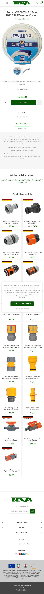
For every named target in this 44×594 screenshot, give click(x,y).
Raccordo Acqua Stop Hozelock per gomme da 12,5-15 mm (11, 347)
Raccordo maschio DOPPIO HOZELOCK (32, 409)
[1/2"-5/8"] (11, 239)
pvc (2, 180)
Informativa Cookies (22, 309)
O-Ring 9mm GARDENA (33, 314)
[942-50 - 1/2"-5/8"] (11, 457)
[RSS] (28, 543)
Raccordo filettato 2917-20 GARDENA (33, 253)
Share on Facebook (20, 117)
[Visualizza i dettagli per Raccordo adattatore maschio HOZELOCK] (33, 364)
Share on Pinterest (24, 117)
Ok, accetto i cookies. (22, 304)
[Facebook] (15, 543)
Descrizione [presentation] (22, 124)
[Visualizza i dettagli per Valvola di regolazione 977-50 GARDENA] (33, 426)
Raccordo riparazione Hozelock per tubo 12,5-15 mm (11, 378)
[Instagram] (24, 543)
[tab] (22, 123)
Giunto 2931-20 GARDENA (11, 314)
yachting (21, 180)
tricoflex (21, 183)
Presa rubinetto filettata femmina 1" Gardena (11, 222)
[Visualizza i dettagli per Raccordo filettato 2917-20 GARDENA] (33, 239)
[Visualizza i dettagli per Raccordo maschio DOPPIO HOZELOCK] (33, 395)
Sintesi (25, 588)
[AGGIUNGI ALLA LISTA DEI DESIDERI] (39, 102)
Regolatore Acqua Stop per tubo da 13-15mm (11, 471)
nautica (37, 180)
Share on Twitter (17, 117)
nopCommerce (26, 586)
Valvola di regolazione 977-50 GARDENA (33, 440)
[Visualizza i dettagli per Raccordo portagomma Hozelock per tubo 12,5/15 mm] (33, 333)
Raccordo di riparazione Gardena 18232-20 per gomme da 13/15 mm (11, 254)
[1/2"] (11, 208)
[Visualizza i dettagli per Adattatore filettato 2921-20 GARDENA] (33, 208)
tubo (28, 180)
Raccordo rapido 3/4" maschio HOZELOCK (11, 409)
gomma (10, 180)
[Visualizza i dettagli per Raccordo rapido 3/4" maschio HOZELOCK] (11, 395)
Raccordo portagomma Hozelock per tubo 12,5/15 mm (33, 347)
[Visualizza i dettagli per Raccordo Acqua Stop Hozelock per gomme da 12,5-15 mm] (11, 333)
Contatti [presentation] (22, 129)
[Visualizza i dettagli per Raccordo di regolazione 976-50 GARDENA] (11, 426)
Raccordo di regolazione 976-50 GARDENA (11, 440)
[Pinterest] (20, 543)
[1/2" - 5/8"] (33, 270)
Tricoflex (26, 19)
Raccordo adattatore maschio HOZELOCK (33, 378)
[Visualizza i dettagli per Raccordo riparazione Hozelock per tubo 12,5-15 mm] (11, 364)
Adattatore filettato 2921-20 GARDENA (32, 222)
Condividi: (22, 113)
